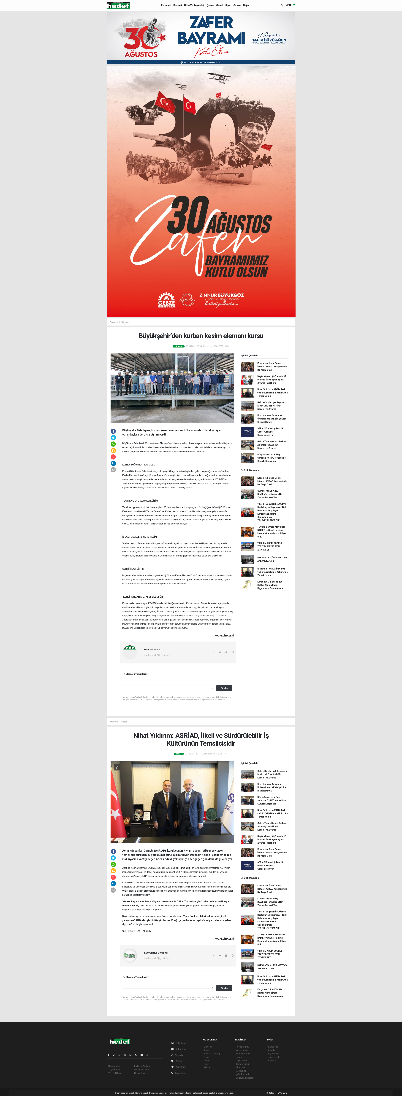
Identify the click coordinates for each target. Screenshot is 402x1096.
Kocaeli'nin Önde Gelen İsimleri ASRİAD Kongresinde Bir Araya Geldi (272, 366)
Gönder (224, 688)
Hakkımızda (114, 1066)
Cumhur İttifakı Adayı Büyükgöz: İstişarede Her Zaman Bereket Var (270, 494)
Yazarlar (179, 1055)
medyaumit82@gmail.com (157, 655)
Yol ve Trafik (242, 1050)
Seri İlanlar (241, 1071)
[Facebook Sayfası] (110, 1055)
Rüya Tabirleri (274, 1057)
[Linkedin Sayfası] (132, 1055)
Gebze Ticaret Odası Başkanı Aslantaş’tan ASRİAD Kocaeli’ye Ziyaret (272, 444)
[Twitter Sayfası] (115, 1055)
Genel (219, 5)
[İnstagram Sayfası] (121, 1055)
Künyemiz (180, 1067)
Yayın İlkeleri (114, 1069)
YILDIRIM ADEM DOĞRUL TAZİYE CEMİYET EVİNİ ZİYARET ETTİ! (269, 546)
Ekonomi (166, 5)
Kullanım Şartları (142, 1066)
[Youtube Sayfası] (126, 1055)
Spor (228, 5)
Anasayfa (114, 322)
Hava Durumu (242, 1046)
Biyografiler (273, 1053)
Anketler (272, 1050)
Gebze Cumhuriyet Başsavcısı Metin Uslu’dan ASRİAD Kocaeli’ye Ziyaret (272, 405)
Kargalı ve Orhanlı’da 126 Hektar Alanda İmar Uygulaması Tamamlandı (270, 585)
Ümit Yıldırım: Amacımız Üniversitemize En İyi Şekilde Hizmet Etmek (271, 418)
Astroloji (272, 1060)
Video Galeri (181, 1049)
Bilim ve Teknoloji (194, 5)
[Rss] (137, 1055)
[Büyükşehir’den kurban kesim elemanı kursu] (172, 388)
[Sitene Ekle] (148, 1055)
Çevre (210, 5)
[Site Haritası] (143, 1055)
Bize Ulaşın (180, 1073)
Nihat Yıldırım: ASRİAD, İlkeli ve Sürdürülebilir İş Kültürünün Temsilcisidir (272, 392)
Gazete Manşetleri (245, 1078)
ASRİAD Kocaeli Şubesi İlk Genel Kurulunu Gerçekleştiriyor (270, 431)
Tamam (283, 1093)
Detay (271, 1093)
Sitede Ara (273, 1046)
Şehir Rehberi (242, 1074)
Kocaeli (177, 5)
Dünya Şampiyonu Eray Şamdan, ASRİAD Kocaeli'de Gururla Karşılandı (271, 457)
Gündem (125, 322)
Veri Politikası (114, 1073)
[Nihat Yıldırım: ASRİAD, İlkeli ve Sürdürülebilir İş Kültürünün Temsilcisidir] (172, 802)
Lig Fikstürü (241, 1060)
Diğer (246, 5)
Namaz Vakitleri (243, 1053)
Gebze (237, 5)
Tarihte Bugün (243, 1064)
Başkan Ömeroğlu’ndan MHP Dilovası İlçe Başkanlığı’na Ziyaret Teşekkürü (271, 379)
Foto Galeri (181, 1043)
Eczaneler (240, 1057)
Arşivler (179, 1061)
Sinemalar (241, 1067)
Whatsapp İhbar (141, 1069)
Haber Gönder (141, 1073)
